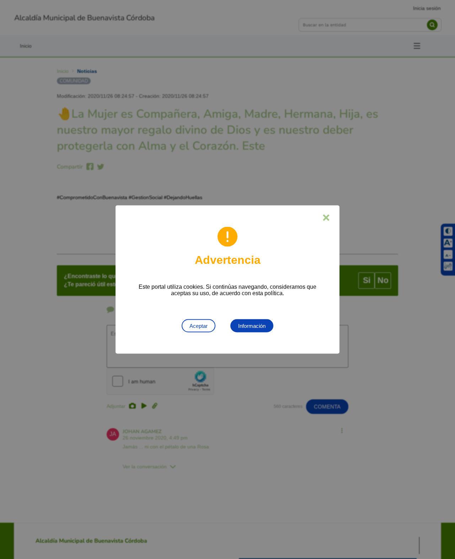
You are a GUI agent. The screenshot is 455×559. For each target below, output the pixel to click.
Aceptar (198, 326)
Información (252, 326)
